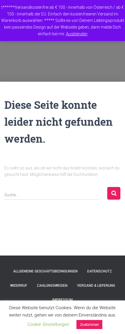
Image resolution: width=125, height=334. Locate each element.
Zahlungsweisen (52, 286)
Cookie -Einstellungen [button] (48, 324)
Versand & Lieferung (96, 286)
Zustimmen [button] (89, 324)
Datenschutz (99, 271)
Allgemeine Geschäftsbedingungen (45, 271)
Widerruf (18, 286)
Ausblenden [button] (77, 34)
